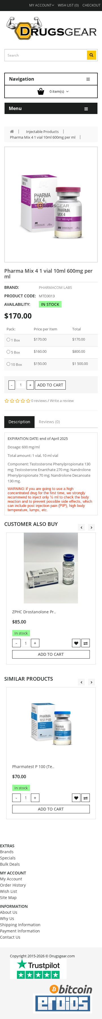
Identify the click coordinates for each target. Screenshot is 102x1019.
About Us (8, 912)
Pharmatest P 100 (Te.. (33, 766)
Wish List (8, 891)
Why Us (7, 918)
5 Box (15, 352)
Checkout (91, 5)
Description (19, 421)
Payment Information (20, 931)
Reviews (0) (49, 421)
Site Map (8, 897)
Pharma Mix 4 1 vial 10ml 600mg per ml (42, 137)
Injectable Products (42, 131)
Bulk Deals (10, 864)
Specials (8, 858)
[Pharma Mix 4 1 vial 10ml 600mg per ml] (51, 205)
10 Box (16, 364)
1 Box (15, 340)
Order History (13, 885)
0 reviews (39, 400)
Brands (7, 851)
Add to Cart (50, 385)
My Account (40, 5)
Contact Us (10, 937)
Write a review (62, 400)
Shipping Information (20, 924)
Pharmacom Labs (55, 287)
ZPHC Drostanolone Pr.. (34, 611)
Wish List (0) (68, 5)
